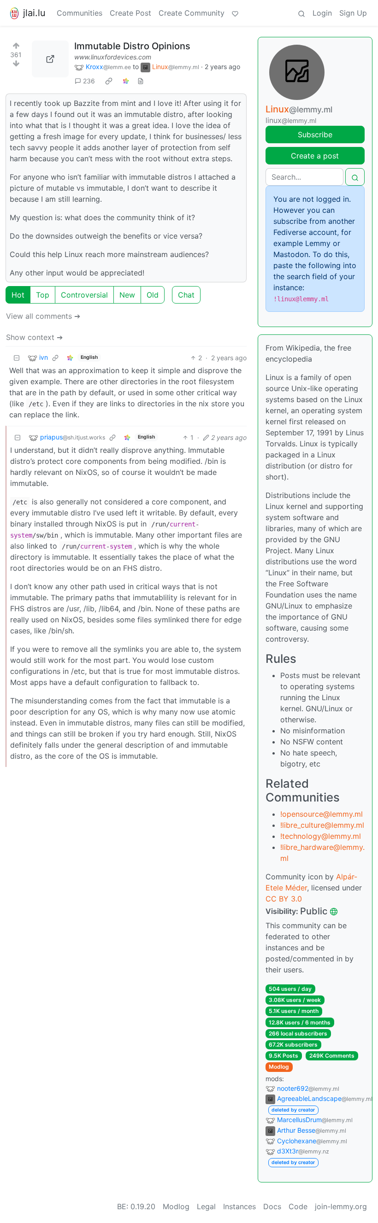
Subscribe (315, 134)
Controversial (84, 294)
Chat (186, 294)
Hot (18, 294)
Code (298, 1206)
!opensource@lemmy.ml (321, 814)
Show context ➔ (34, 337)
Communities (79, 13)
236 (89, 81)
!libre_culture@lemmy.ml (322, 825)
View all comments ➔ (43, 316)
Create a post (315, 155)
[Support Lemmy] (235, 13)
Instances (239, 1206)
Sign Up (353, 13)
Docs (272, 1206)
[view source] (140, 81)
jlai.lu (34, 12)
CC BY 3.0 (284, 898)
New (127, 294)
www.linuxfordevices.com (112, 57)
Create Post (130, 13)
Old (153, 294)
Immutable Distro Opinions (132, 46)
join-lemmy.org (341, 1206)
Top (42, 294)
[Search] (301, 13)
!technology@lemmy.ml (320, 836)
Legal (206, 1206)
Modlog (279, 1066)
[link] (108, 81)
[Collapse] (16, 358)
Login (322, 13)
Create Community (191, 13)
